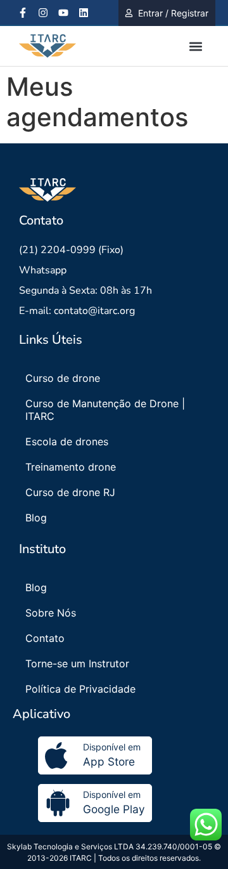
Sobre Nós (50, 612)
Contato (45, 638)
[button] (195, 46)
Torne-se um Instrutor (77, 663)
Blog (36, 517)
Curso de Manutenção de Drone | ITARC (105, 409)
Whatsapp (42, 270)
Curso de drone (62, 378)
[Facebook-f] (23, 13)
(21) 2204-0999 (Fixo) (71, 250)
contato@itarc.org (94, 311)
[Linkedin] (83, 13)
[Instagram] (43, 13)
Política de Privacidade (80, 689)
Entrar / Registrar (173, 13)
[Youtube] (63, 13)
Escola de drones (66, 441)
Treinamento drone (70, 467)
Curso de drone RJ (70, 492)
